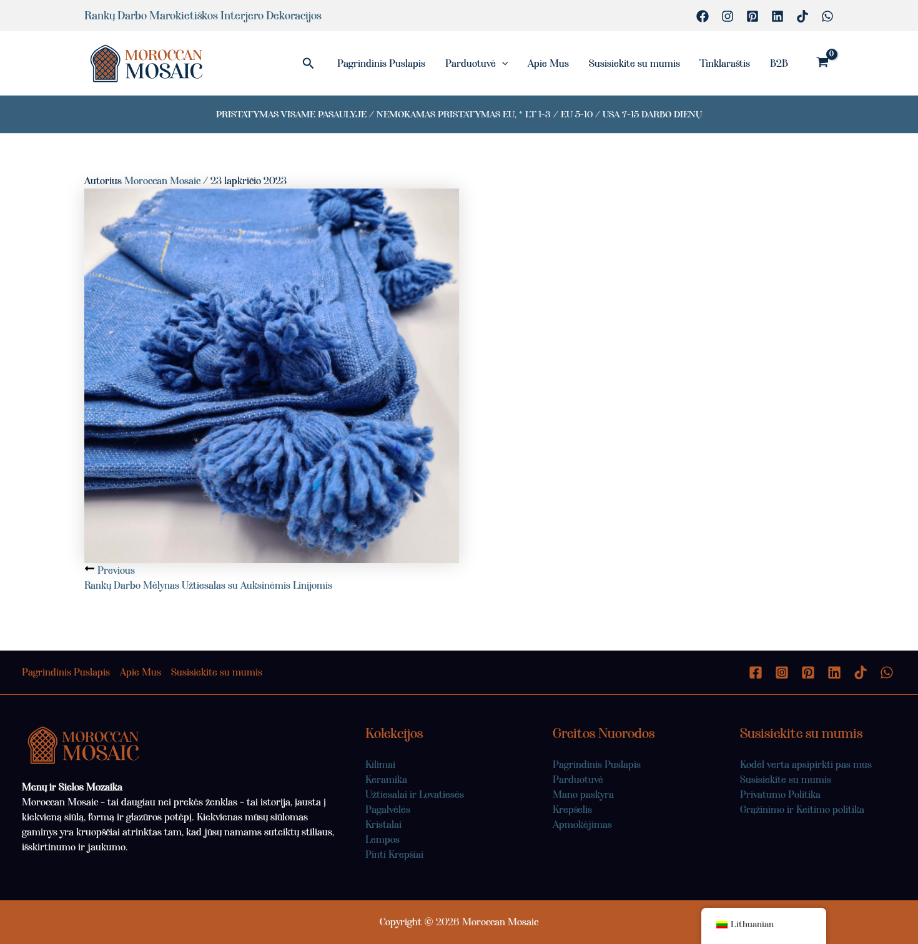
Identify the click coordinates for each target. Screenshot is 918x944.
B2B (779, 63)
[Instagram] (727, 16)
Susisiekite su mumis (634, 63)
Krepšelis (572, 809)
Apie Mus (548, 63)
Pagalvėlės (387, 809)
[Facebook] (702, 16)
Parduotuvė (470, 63)
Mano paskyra (583, 794)
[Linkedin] (777, 16)
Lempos (382, 839)
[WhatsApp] (827, 16)
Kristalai (383, 824)
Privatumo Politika (780, 794)
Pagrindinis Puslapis (381, 63)
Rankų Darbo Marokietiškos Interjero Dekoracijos (203, 15)
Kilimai (380, 764)
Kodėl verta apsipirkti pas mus (806, 764)
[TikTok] (802, 16)
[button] (308, 63)
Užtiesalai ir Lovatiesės (414, 794)
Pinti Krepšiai (394, 854)
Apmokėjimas (582, 824)
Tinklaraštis (725, 63)
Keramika (386, 779)
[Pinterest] (752, 16)
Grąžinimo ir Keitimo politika (802, 809)
